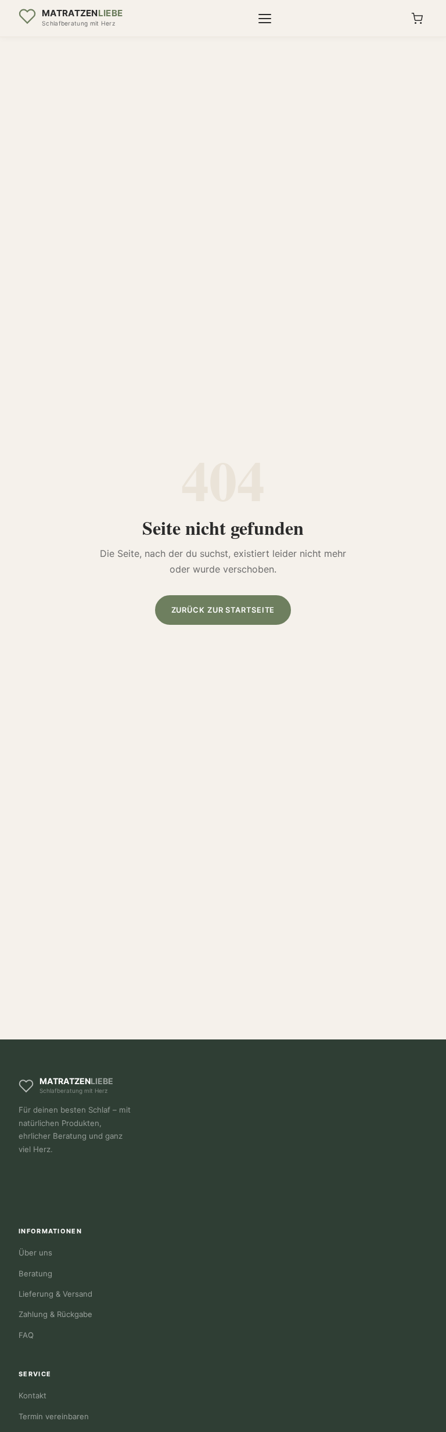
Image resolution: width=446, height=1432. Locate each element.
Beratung (35, 1273)
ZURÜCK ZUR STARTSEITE (223, 610)
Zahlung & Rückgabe (55, 1314)
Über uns (35, 1252)
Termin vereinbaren (54, 1416)
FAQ (26, 1335)
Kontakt (32, 1395)
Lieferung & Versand (55, 1293)
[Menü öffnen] (265, 18)
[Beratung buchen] (417, 18)
